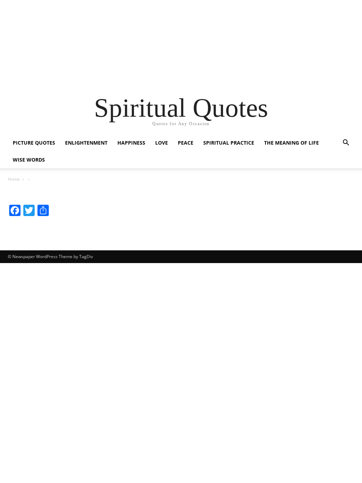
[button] (345, 143)
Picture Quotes (34, 142)
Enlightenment (86, 142)
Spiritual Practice (228, 142)
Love (161, 142)
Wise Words (29, 159)
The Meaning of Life (291, 142)
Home (14, 179)
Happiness (131, 142)
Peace (185, 142)
